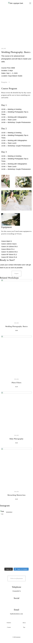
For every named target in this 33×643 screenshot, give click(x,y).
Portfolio (9, 622)
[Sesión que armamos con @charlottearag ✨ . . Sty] (16, 552)
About (24, 622)
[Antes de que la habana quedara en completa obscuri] (16, 523)
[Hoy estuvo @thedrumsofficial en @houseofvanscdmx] (16, 544)
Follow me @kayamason (16, 578)
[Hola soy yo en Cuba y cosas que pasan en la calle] (16, 536)
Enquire (4, 82)
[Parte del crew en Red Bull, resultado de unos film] (16, 561)
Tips (24, 627)
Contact (9, 627)
